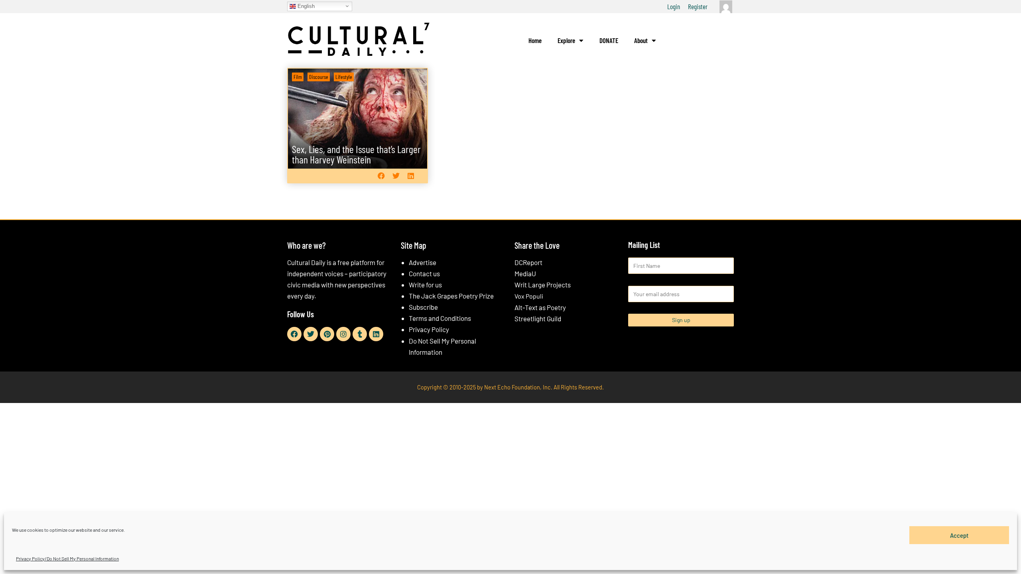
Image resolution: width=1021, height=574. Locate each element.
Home (535, 40)
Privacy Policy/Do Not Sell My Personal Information (67, 558)
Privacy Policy (429, 329)
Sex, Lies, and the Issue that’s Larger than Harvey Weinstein (356, 154)
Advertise (422, 262)
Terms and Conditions (440, 318)
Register (698, 6)
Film (298, 76)
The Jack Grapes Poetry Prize (451, 296)
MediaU (525, 273)
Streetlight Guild (537, 318)
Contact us (424, 273)
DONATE (608, 40)
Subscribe (423, 307)
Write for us (425, 285)
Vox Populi (528, 296)
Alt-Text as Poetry (540, 307)
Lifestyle (343, 76)
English (305, 6)
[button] (381, 175)
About (641, 40)
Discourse (318, 76)
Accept (959, 535)
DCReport (528, 262)
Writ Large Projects (542, 285)
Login (673, 6)
